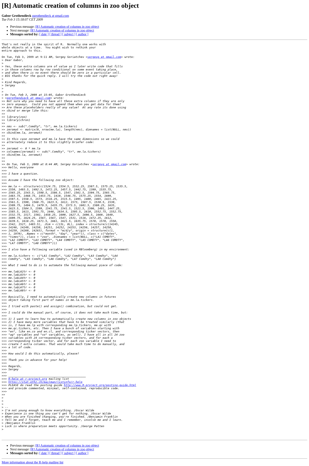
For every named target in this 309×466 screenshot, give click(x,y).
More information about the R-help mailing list (32, 462)
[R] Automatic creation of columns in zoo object (67, 26)
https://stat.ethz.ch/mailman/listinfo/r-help (45, 382)
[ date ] (44, 34)
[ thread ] (55, 34)
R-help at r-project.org (27, 378)
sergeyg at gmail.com (104, 56)
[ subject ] (68, 34)
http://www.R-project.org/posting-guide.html (100, 385)
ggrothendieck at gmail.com (50, 15)
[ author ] (82, 34)
